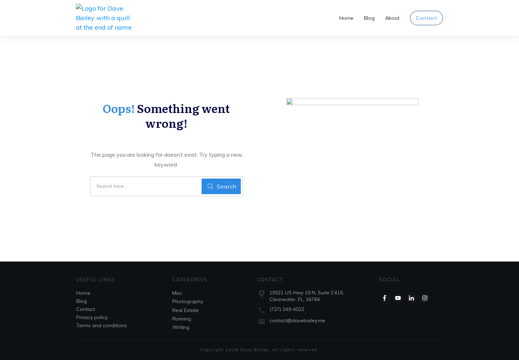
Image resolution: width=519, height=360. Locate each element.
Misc (177, 293)
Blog (81, 301)
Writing (180, 327)
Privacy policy (92, 317)
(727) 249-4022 (286, 309)
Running (181, 319)
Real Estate (185, 310)
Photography (187, 301)
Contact (85, 309)
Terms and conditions (101, 325)
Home (83, 293)
